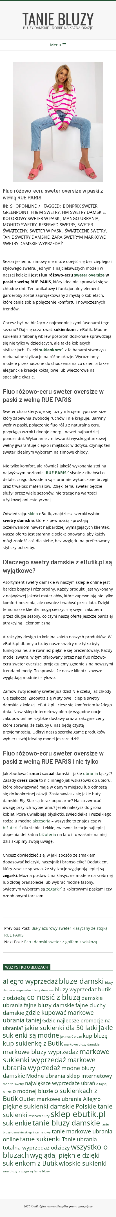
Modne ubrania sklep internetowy (69, 1075)
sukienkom (50, 349)
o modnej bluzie (33, 1090)
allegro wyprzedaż (30, 981)
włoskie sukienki (83, 1163)
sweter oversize (89, 275)
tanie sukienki (40, 1139)
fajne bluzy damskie (49, 1005)
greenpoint (15, 212)
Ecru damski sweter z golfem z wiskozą (60, 941)
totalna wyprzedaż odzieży (36, 1147)
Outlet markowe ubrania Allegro (60, 1099)
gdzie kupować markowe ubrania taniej (48, 1016)
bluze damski (81, 981)
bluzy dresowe (42, 990)
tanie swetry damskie (26, 237)
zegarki (53, 889)
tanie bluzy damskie (66, 1123)
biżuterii (11, 827)
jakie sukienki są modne (58, 1031)
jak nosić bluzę (71, 1036)
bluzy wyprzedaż (76, 989)
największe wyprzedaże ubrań (60, 1083)
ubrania (90, 773)
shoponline (23, 206)
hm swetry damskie (83, 212)
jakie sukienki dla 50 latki (61, 1028)
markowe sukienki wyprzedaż (56, 1055)
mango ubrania (81, 218)
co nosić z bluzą (53, 997)
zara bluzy (10, 1171)
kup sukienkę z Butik (33, 1043)
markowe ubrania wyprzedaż (49, 1063)
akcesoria (41, 821)
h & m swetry (45, 212)
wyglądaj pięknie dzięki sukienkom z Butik (51, 1159)
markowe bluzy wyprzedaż (40, 1052)
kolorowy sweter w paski (32, 218)
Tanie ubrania (79, 1139)
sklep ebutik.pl (78, 1114)
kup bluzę (95, 1035)
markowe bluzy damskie (81, 1044)
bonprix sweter (80, 206)
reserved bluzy (39, 1116)
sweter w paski (46, 231)
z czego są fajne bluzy (34, 1171)
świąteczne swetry (85, 231)
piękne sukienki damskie (38, 1106)
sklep (33, 513)
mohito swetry (20, 224)
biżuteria (47, 834)
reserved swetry (57, 224)
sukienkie (17, 1122)
